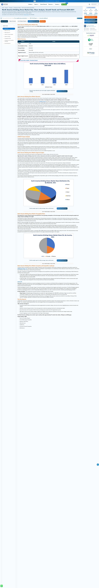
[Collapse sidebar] (14, 26)
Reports (6, 7)
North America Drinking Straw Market (28, 7)
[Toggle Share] (98, 465)
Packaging (10, 7)
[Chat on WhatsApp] (1, 586)
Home (3, 7)
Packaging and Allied (17, 7)
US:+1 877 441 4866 (91, 25)
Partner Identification (91, 19)
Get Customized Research (62, 91)
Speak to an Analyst (91, 22)
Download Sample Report (62, 208)
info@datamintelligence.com (92, 26)
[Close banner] (64, 1)
